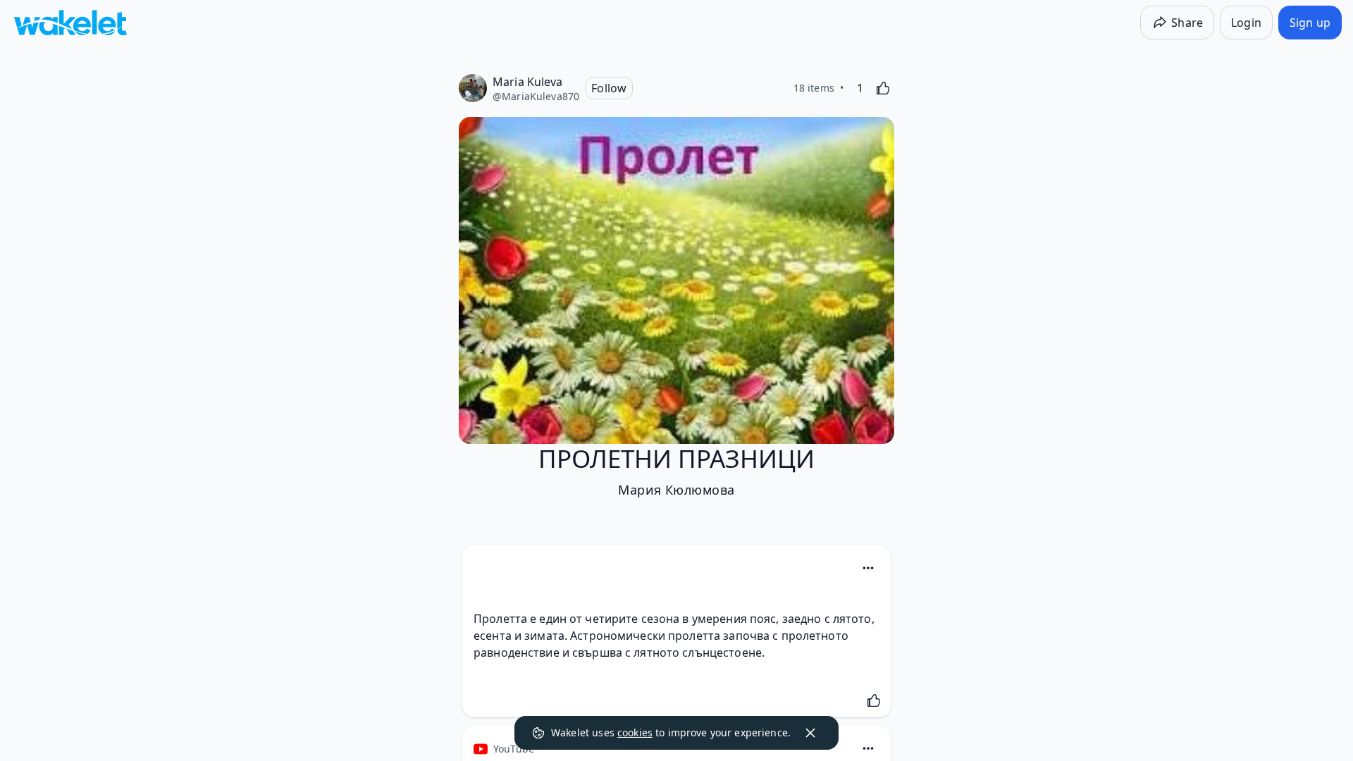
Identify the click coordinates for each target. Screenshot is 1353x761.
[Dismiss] (810, 733)
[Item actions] (868, 568)
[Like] (883, 88)
